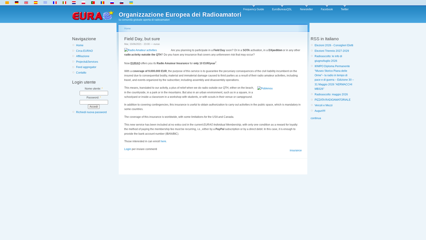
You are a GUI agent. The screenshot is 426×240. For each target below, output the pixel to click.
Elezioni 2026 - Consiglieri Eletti (334, 45)
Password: (94, 97)
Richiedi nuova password (91, 112)
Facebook (327, 9)
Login (127, 149)
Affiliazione (82, 56)
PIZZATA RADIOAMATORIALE (333, 99)
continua (316, 118)
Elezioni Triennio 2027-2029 (332, 50)
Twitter (345, 9)
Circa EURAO (84, 50)
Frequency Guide (253, 9)
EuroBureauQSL (282, 9)
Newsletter (306, 9)
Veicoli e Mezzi (324, 105)
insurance (296, 150)
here (163, 141)
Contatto (81, 72)
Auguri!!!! (320, 110)
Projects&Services (87, 61)
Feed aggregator (86, 67)
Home (79, 45)
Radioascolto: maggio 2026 (331, 94)
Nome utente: (94, 88)
